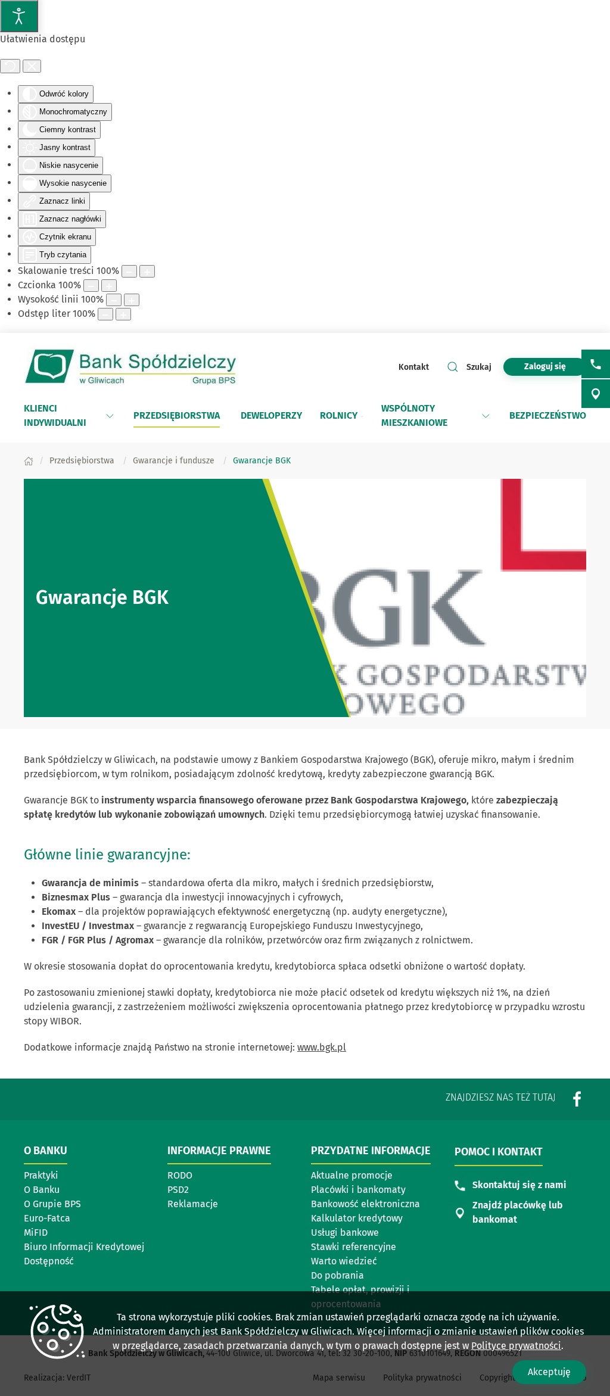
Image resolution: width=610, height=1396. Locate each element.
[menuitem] (62, 416)
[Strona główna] (28, 461)
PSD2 (178, 1189)
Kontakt (414, 367)
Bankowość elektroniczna (365, 1204)
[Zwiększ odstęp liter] (123, 314)
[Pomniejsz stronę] (129, 271)
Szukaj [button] (478, 367)
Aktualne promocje (352, 1175)
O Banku (42, 1189)
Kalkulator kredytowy (357, 1218)
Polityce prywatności (516, 1345)
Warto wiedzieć (344, 1261)
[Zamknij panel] (32, 66)
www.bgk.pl (321, 1047)
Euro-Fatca (47, 1218)
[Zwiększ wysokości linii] (131, 300)
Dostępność (49, 1261)
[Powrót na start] (131, 367)
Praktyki (41, 1175)
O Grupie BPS (52, 1204)
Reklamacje (192, 1204)
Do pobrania (337, 1275)
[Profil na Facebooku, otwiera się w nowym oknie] (577, 1098)
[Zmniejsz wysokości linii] (114, 300)
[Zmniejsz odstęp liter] (105, 314)
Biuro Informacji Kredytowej (84, 1246)
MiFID (36, 1232)
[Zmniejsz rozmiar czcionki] (91, 285)
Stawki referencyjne (353, 1246)
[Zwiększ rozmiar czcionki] (109, 285)
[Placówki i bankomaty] (595, 393)
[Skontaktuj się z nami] (595, 364)
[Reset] (10, 66)
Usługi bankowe (345, 1232)
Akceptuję (549, 1372)
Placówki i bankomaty (358, 1189)
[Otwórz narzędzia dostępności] (19, 16)
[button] (110, 416)
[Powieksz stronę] (147, 271)
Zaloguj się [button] (545, 367)
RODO (179, 1175)
